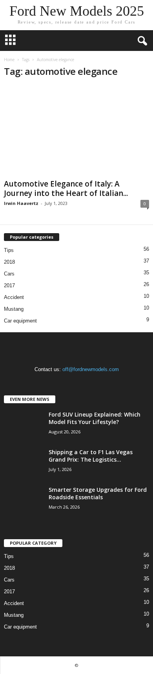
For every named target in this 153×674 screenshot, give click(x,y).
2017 (9, 285)
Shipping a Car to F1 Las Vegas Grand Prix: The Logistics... (91, 455)
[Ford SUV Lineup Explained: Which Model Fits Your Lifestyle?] (23, 425)
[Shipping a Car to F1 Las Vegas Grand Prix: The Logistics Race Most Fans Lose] (23, 463)
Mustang (14, 309)
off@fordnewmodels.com (90, 369)
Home (9, 59)
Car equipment (20, 321)
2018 (9, 262)
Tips (9, 250)
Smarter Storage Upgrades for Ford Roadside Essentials (98, 493)
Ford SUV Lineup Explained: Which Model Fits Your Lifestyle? (94, 418)
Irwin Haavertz (21, 203)
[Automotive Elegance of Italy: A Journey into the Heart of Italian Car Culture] (76, 130)
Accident (14, 297)
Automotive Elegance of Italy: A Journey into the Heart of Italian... (66, 188)
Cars (9, 274)
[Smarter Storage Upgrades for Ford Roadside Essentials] (23, 500)
